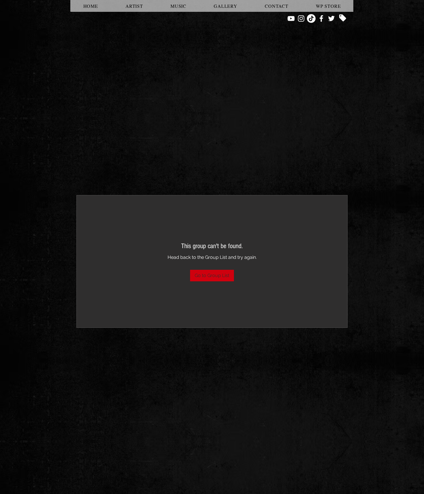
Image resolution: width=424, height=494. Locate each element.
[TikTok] (311, 18)
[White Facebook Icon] (321, 18)
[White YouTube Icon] (291, 18)
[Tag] (342, 18)
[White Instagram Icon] (301, 18)
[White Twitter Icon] (331, 18)
